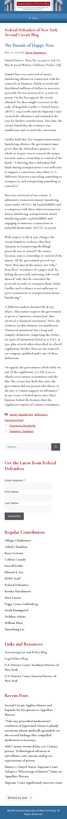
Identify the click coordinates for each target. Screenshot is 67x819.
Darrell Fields (14, 566)
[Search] (55, 447)
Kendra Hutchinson (18, 591)
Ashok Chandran (16, 547)
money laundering (21, 414)
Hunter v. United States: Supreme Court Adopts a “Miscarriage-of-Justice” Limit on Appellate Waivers (33, 771)
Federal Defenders (17, 585)
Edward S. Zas (14, 572)
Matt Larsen (13, 598)
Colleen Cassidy (15, 559)
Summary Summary (22, 431)
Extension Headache (23, 425)
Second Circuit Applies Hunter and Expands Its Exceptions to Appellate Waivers (29, 710)
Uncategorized (14, 420)
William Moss (14, 623)
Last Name (11, 503)
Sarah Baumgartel (16, 610)
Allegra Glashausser (18, 540)
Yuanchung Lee (14, 629)
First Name (11, 491)
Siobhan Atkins (15, 616)
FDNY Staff (12, 578)
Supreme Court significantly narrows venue (33, 783)
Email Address (15, 480)
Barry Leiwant (14, 553)
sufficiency (41, 414)
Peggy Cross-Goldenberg (21, 604)
